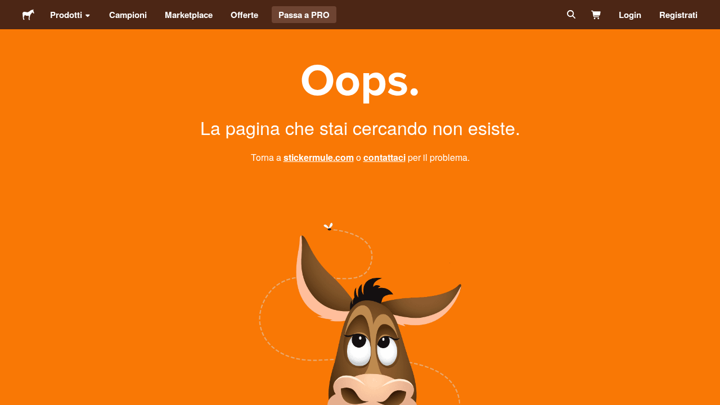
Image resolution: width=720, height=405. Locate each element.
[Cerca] (570, 14)
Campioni (128, 14)
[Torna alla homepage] (28, 14)
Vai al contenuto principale (8, 8)
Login (630, 14)
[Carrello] (596, 14)
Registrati (678, 14)
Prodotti (66, 14)
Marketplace (189, 14)
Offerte (244, 14)
